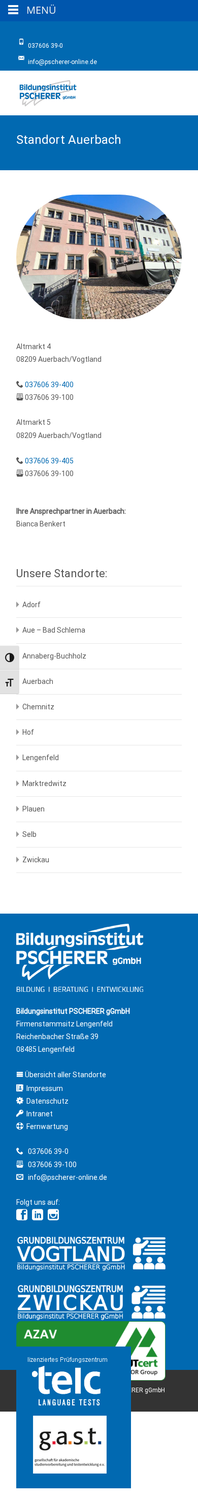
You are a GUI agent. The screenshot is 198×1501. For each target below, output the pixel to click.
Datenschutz (47, 1101)
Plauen (33, 809)
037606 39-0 (48, 1151)
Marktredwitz (44, 783)
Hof (28, 732)
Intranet (39, 1114)
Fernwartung (47, 1126)
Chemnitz (38, 707)
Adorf (31, 605)
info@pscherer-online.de (66, 1177)
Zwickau (35, 860)
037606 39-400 (49, 385)
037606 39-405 (49, 461)
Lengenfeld (40, 758)
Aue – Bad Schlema (53, 630)
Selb (29, 834)
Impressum (44, 1088)
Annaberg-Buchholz (54, 656)
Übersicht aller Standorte (64, 1075)
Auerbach (37, 681)
